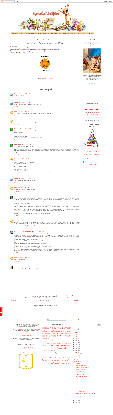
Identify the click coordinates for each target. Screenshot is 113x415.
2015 (76, 346)
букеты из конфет (51, 343)
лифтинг (49, 331)
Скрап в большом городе (92, 162)
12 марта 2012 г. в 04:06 (23, 220)
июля (77, 355)
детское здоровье (67, 357)
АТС (50, 328)
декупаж (69, 345)
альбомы (47, 330)
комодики (69, 330)
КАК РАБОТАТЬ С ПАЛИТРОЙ (26, 347)
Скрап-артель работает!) (81, 365)
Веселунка (17, 128)
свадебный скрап (55, 335)
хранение (68, 336)
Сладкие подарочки (80, 378)
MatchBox (51, 327)
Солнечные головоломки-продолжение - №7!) (86, 380)
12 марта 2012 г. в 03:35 (23, 111)
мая (77, 359)
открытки (60, 333)
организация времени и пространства (58, 363)
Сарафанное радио (47, 357)
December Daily (45, 327)
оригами (51, 348)
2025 (76, 332)
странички (68, 335)
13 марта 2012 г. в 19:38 (31, 266)
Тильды (44, 343)
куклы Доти (56, 347)
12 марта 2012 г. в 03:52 (25, 178)
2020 (76, 336)
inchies (64, 327)
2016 (76, 344)
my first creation (45, 328)
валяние (59, 343)
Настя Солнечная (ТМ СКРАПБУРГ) (23, 231)
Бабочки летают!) (26, 335)
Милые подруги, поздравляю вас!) (84, 387)
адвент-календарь (61, 328)
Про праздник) (79, 385)
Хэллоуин (54, 328)
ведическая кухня (66, 343)
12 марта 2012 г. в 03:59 (25, 196)
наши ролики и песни (61, 362)
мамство (59, 360)
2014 (76, 348)
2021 (76, 334)
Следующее (13, 300)
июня (77, 357)
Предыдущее (76, 300)
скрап (62, 335)
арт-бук (60, 330)
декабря (78, 353)
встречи (60, 357)
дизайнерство (47, 359)
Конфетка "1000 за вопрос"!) (82, 367)
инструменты (62, 359)
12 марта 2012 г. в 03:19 (25, 93)
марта (77, 363)
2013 (76, 350)
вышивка (44, 345)
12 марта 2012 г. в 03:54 (23, 187)
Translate (96, 45)
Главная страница (44, 300)
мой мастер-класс (52, 362)
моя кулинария (65, 347)
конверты (44, 331)
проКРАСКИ (48, 335)
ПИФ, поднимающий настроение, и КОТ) (85, 393)
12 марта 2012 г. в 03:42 (25, 128)
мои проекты (50, 78)
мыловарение (45, 348)
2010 (76, 402)
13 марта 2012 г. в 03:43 (23, 257)
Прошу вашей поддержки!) (82, 376)
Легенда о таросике (80, 369)
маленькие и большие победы (49, 360)
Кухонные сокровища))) (81, 383)
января (77, 398)
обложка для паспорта (51, 333)
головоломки (44, 78)
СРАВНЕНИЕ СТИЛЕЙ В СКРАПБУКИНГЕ (26, 349)
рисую (55, 348)
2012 (76, 352)
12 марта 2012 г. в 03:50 (23, 158)
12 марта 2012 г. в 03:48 (25, 144)
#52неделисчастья (47, 355)
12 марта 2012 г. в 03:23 (25, 102)
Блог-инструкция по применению (62, 355)
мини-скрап (60, 331)
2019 (76, 338)
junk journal (68, 327)
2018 (76, 340)
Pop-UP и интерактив (58, 327)
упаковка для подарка (50, 336)
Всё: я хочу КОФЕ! (80, 371)
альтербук (56, 330)
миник (64, 331)
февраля (78, 396)
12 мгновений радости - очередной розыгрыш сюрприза (26, 329)
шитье (52, 350)
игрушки (44, 347)
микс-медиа (54, 331)
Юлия (15, 111)
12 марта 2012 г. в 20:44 (39, 231)
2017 (76, 342)
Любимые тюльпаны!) (81, 391)
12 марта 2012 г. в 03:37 (23, 120)
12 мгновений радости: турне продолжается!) (26, 322)
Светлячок (17, 93)
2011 (76, 400)
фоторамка (62, 336)
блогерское (55, 357)
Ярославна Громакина (19, 266)
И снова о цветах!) (80, 382)
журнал (56, 359)
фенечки (69, 348)
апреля (77, 361)
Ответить (16, 98)
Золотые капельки (92, 164)
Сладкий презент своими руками (83, 389)
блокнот (64, 330)
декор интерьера (61, 345)
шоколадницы (45, 338)
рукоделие (62, 348)
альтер (52, 330)
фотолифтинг (46, 350)
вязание (51, 345)
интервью (69, 359)
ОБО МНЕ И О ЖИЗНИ (92, 151)
